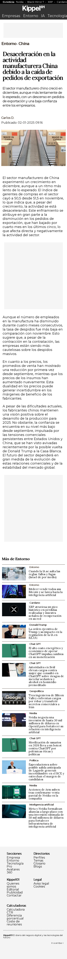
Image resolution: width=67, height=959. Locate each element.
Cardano (34, 602)
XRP (50, 1)
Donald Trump (38, 624)
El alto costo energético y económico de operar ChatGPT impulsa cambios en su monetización (46, 652)
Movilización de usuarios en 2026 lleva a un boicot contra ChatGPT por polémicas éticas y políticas (45, 748)
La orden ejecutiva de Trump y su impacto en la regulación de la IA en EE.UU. (45, 633)
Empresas (11, 16)
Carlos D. (7, 118)
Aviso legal (41, 883)
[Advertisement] (33, 31)
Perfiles (39, 857)
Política (33, 760)
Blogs (38, 866)
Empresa (13, 857)
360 (9, 872)
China (24, 43)
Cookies (39, 886)
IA (43, 16)
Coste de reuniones (14, 923)
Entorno (30, 16)
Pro (9, 866)
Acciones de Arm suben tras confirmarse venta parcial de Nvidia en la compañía (44, 794)
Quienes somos (13, 885)
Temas (38, 860)
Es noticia (8, 1)
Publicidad (15, 892)
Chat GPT (35, 643)
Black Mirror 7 (35, 1)
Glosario (39, 863)
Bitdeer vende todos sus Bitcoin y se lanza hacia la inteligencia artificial (46, 592)
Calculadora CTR (16, 911)
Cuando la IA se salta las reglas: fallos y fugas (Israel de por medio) (44, 574)
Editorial (13, 889)
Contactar (14, 895)
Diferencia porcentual (15, 917)
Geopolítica (36, 691)
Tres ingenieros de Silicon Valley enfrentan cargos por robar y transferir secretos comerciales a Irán (46, 701)
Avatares (13, 869)
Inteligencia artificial (41, 804)
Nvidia (19, 1)
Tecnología (15, 863)
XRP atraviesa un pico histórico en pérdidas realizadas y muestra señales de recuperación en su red (45, 613)
